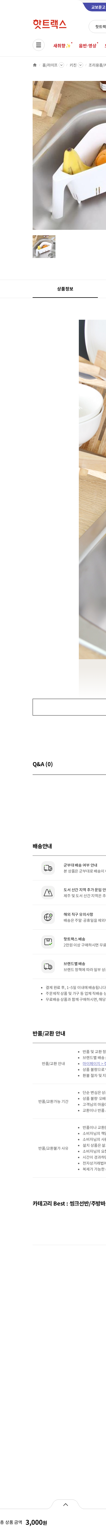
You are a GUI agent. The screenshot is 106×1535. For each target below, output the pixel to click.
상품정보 (65, 288)
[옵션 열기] (65, 1504)
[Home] (35, 65)
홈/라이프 (50, 65)
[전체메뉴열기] (39, 45)
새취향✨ (62, 45)
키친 (73, 65)
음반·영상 (87, 45)
